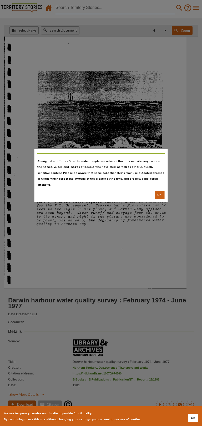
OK (159, 194)
